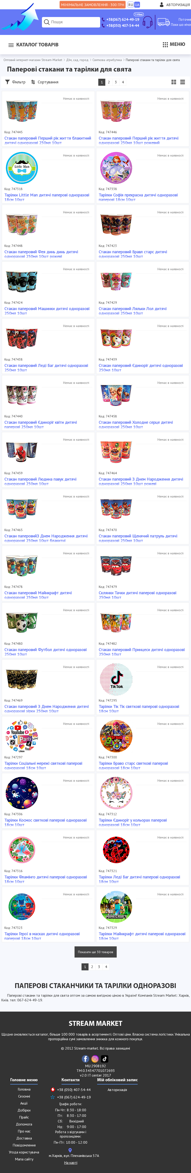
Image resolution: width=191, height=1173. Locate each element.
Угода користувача (24, 1152)
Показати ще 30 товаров (95, 952)
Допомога (24, 1124)
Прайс (24, 1117)
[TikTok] (104, 1059)
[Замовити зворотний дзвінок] (148, 22)
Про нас (24, 1131)
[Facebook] (85, 1059)
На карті (70, 1162)
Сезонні (24, 1096)
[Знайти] (47, 22)
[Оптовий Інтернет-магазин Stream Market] (19, 29)
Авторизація (178, 4)
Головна (24, 1089)
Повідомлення (24, 1145)
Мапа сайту (24, 1159)
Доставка (24, 1138)
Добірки (24, 1110)
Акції (24, 1103)
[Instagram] (95, 1059)
